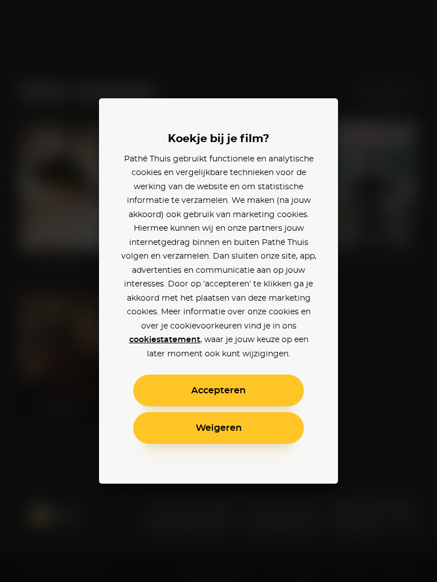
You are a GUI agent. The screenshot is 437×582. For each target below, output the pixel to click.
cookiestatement (164, 340)
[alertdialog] (218, 291)
